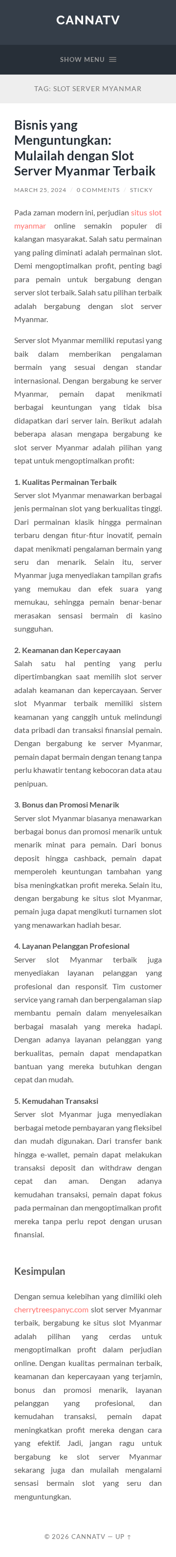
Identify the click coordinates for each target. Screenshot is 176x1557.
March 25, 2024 (40, 189)
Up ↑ (123, 1536)
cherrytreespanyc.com (51, 1309)
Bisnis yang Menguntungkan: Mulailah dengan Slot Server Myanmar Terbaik (84, 148)
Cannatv (88, 19)
